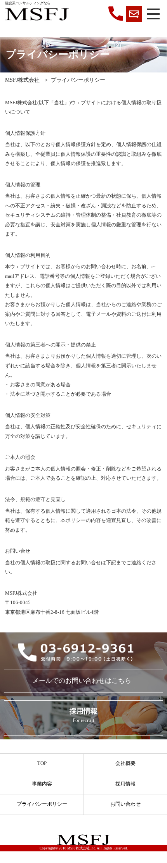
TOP (42, 763)
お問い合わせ (125, 804)
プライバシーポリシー (42, 804)
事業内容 (42, 784)
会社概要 (125, 763)
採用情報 (125, 784)
